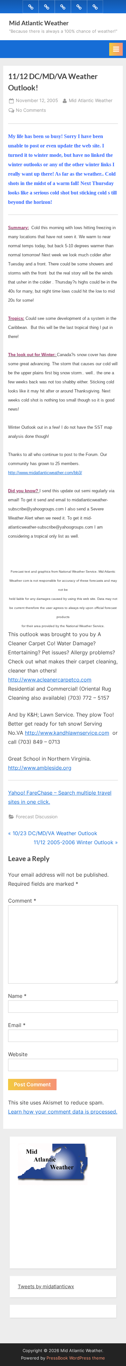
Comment (22, 900)
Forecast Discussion (37, 816)
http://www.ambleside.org (39, 768)
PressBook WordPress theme (76, 1358)
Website (17, 1054)
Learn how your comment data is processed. (62, 1111)
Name (17, 996)
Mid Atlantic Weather (39, 23)
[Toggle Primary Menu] (116, 49)
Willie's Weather (44, 1258)
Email (17, 1025)
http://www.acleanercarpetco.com (49, 679)
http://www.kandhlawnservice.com (67, 733)
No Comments (31, 110)
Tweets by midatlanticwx (46, 1286)
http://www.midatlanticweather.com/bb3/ (45, 472)
